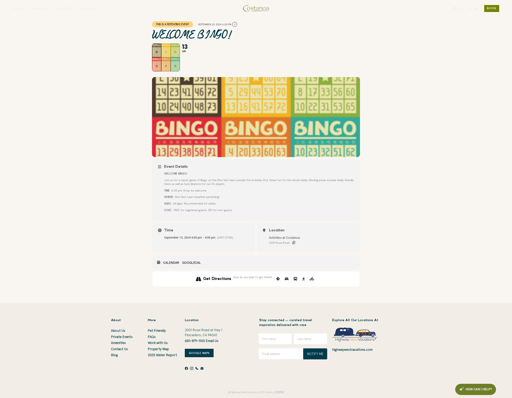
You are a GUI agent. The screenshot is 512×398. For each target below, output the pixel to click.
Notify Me (315, 354)
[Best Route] (278, 279)
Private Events (122, 337)
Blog (114, 355)
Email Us (212, 341)
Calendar (171, 262)
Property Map (158, 349)
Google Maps (199, 353)
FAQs (152, 337)
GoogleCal (191, 262)
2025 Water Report (162, 355)
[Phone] (469, 8)
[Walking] (303, 279)
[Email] (476, 8)
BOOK (492, 8)
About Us (118, 331)
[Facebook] (455, 8)
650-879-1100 (195, 341)
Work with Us (158, 343)
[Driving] (286, 279)
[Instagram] (462, 8)
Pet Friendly (157, 331)
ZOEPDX (279, 392)
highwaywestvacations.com (352, 350)
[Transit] (295, 279)
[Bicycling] (312, 279)
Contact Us (119, 349)
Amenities (118, 343)
